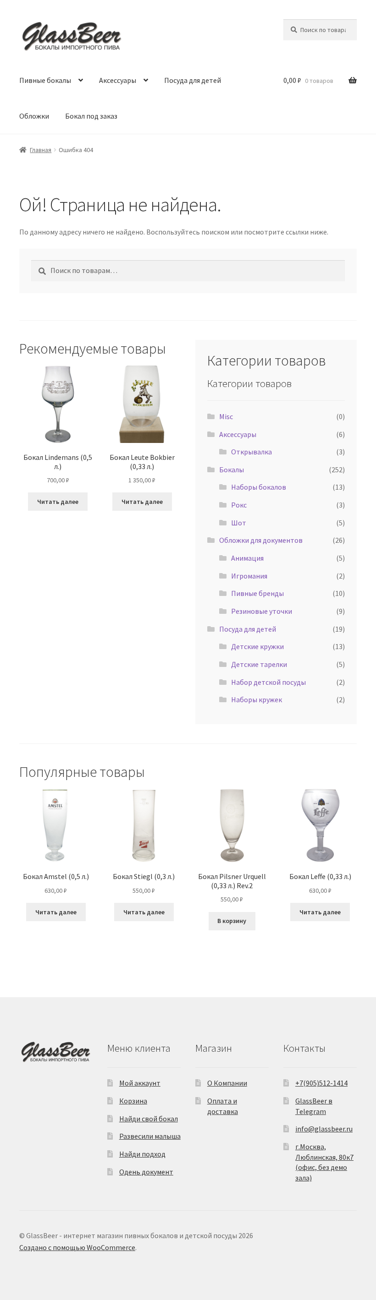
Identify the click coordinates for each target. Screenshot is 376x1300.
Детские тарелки (259, 664)
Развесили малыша (150, 1136)
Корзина (133, 1100)
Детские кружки (257, 646)
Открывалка (251, 451)
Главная (40, 150)
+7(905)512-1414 (321, 1082)
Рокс (239, 504)
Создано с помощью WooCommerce (77, 1247)
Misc (226, 416)
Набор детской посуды (268, 682)
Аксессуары (117, 80)
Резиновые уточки (261, 611)
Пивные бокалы (45, 80)
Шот (238, 522)
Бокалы (231, 469)
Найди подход (142, 1153)
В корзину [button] (231, 921)
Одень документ (146, 1171)
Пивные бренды (257, 593)
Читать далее (57, 501)
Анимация (247, 558)
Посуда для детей (192, 80)
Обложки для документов (261, 540)
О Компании (227, 1082)
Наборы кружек (256, 699)
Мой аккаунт (139, 1082)
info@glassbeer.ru (324, 1128)
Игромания (249, 575)
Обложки (34, 115)
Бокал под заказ (91, 115)
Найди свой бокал (148, 1118)
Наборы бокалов (258, 487)
